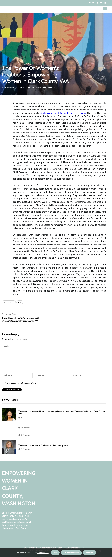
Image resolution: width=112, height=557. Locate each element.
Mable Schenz (9, 87)
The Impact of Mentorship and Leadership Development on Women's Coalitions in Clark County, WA (61, 412)
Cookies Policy (43, 553)
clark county (9, 302)
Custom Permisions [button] (71, 553)
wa (20, 302)
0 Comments (50, 87)
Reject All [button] (89, 553)
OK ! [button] (55, 553)
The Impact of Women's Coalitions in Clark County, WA (43, 445)
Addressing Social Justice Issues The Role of (63, 113)
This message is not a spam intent (20, 383)
